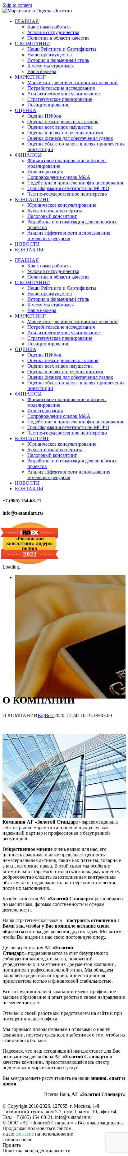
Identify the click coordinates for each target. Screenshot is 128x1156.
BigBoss (46, 715)
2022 (30, 554)
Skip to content (17, 5)
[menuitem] (27, 21)
